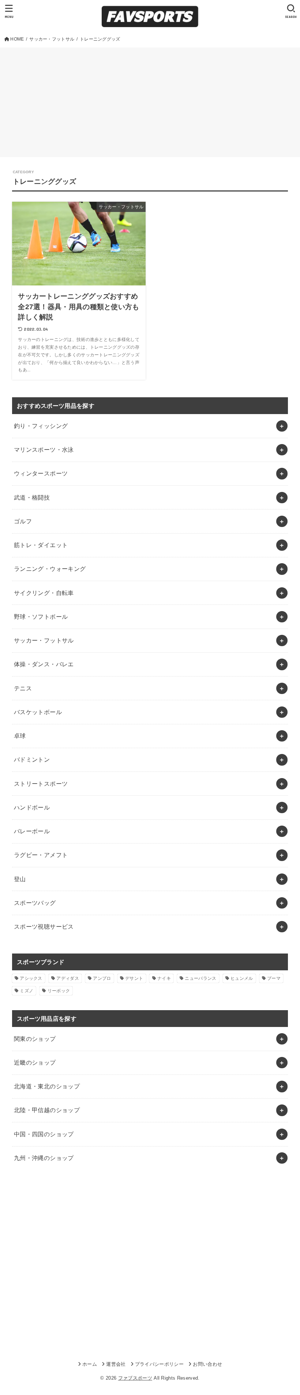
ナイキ (164, 978)
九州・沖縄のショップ (44, 1158)
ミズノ (26, 990)
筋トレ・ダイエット (41, 545)
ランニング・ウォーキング (50, 568)
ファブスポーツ (135, 1378)
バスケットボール (38, 712)
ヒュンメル (241, 978)
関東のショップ (35, 1038)
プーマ (274, 978)
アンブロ (102, 978)
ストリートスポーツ (41, 783)
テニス (23, 688)
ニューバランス (200, 978)
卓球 (20, 735)
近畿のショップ (35, 1062)
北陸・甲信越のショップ (47, 1110)
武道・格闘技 (32, 497)
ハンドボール (32, 807)
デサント (134, 978)
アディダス (67, 978)
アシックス (31, 978)
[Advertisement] (150, 102)
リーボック (59, 990)
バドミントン (32, 759)
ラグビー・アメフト (41, 855)
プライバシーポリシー (159, 1364)
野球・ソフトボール (41, 616)
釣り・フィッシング (41, 425)
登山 (20, 879)
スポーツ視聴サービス (44, 926)
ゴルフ (23, 521)
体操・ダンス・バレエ (44, 664)
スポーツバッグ (35, 902)
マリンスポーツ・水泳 (44, 449)
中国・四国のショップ (44, 1134)
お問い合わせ (207, 1364)
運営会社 (115, 1364)
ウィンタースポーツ (41, 473)
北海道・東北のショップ (47, 1086)
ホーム (89, 1364)
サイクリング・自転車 (44, 593)
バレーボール (32, 831)
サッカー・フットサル (44, 640)
